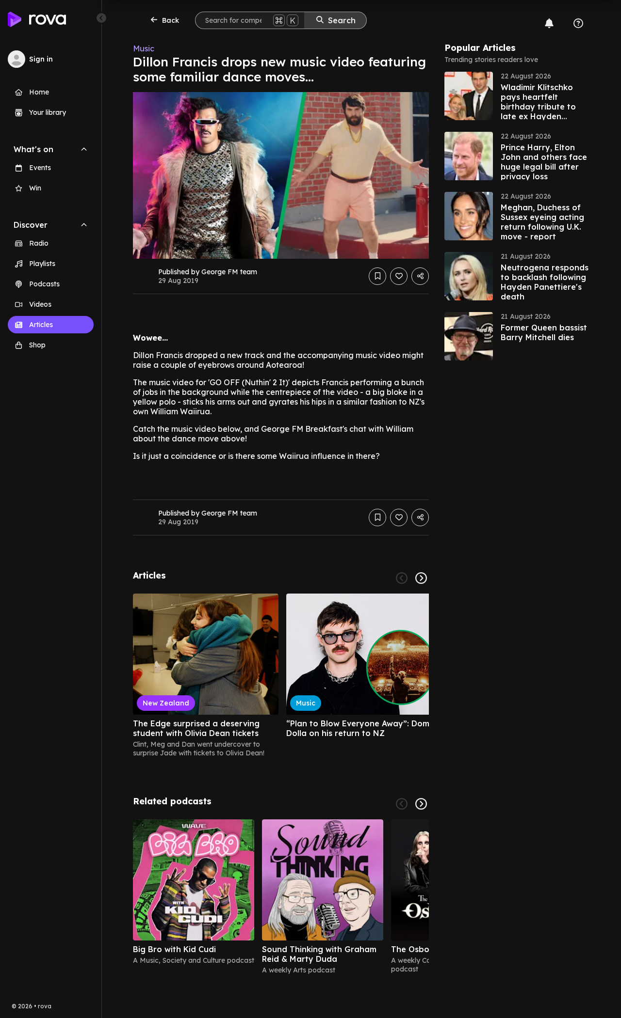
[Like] (399, 276)
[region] (281, 675)
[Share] (420, 276)
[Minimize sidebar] (101, 18)
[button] (517, 96)
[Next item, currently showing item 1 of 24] (421, 578)
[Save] (377, 276)
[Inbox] (549, 23)
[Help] (578, 23)
